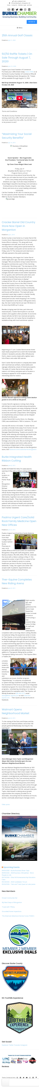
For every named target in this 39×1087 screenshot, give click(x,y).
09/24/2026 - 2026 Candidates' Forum (14, 882)
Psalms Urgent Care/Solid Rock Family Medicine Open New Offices (19, 521)
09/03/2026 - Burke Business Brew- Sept (15, 871)
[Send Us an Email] (8, 9)
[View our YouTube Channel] (21, 9)
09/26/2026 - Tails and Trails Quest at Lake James (18, 884)
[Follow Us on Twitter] (17, 9)
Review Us (31, 22)
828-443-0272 (20, 693)
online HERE (29, 72)
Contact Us (14, 5)
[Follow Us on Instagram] (25, 9)
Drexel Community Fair (9, 895)
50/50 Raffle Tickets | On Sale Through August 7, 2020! (17, 57)
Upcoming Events (12, 867)
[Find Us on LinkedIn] (29, 9)
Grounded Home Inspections (11, 909)
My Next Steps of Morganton (12, 900)
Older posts (6, 804)
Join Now (29, 5)
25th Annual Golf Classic (17, 35)
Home (8, 5)
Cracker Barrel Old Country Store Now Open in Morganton (18, 226)
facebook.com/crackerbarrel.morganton (22, 449)
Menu (20, 28)
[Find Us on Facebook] (13, 9)
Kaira (14, 1077)
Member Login (22, 5)
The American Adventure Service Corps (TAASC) (18, 913)
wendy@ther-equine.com (10, 696)
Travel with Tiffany (8, 904)
